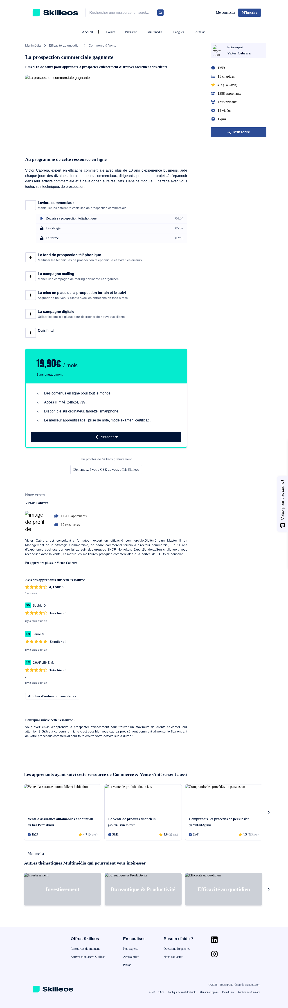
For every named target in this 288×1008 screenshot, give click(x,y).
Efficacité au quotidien (64, 45)
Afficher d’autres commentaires (52, 696)
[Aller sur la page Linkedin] (214, 939)
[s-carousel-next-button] (268, 812)
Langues (178, 32)
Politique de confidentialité (182, 992)
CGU (152, 992)
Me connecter (225, 12)
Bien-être (131, 32)
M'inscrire (241, 132)
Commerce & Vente (102, 45)
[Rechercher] (160, 12)
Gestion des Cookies (249, 992)
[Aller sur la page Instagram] (214, 954)
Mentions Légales (209, 992)
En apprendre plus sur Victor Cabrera (51, 562)
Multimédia (154, 32)
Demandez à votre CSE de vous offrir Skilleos (106, 469)
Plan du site (228, 992)
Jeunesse (199, 32)
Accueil (87, 32)
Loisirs (110, 32)
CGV (161, 992)
